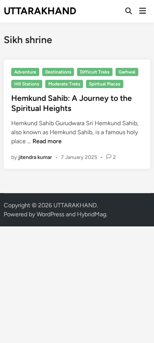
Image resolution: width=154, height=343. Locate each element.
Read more (47, 141)
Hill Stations (26, 84)
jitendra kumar (35, 157)
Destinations (58, 72)
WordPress (50, 214)
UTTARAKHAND (40, 11)
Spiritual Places (104, 84)
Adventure (25, 72)
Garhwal (126, 72)
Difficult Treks (95, 72)
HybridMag (91, 214)
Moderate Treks (64, 84)
